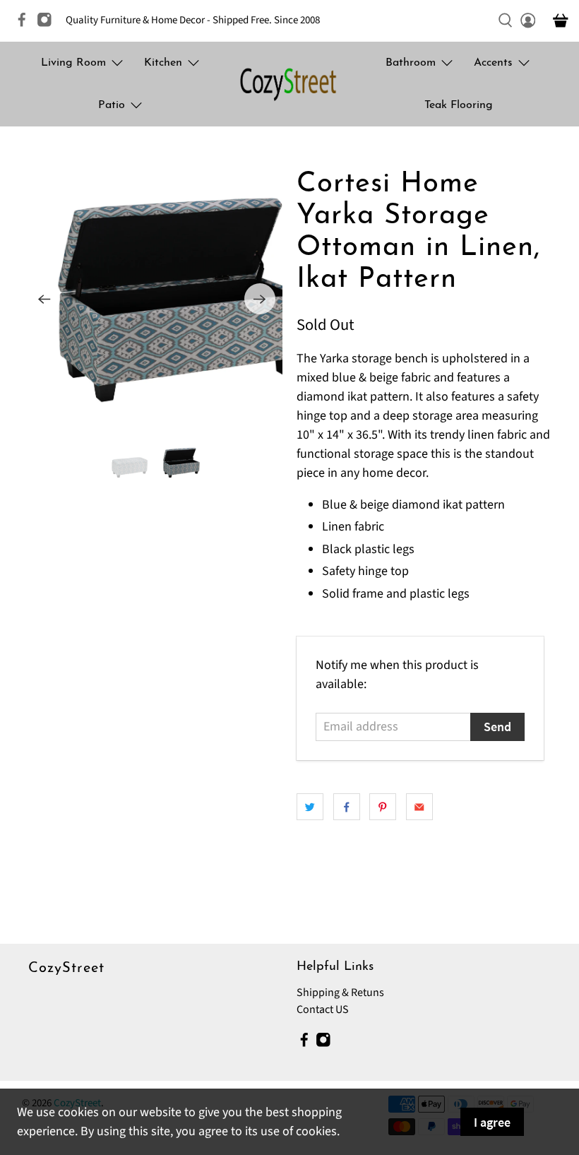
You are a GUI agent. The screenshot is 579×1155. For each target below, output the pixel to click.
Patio (111, 105)
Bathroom (411, 63)
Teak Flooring (458, 105)
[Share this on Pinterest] (382, 806)
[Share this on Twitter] (310, 806)
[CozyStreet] (289, 83)
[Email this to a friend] (419, 806)
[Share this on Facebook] (346, 806)
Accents (493, 63)
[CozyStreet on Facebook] (25, 24)
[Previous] (44, 298)
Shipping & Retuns (340, 992)
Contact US (323, 1009)
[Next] (259, 298)
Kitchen (163, 63)
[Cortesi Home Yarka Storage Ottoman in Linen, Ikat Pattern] (153, 299)
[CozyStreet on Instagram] (48, 24)
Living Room (73, 63)
